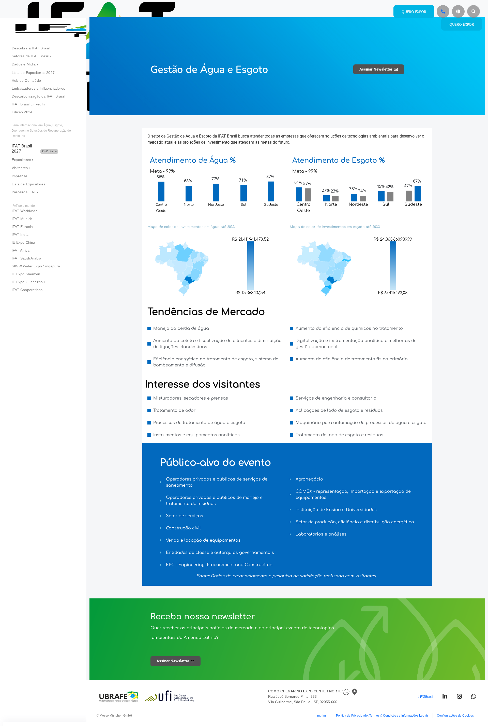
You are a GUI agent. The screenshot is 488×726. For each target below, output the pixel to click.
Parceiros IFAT (24, 192)
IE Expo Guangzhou (28, 282)
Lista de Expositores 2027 (33, 73)
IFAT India (20, 234)
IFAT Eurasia (22, 227)
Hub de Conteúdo (26, 80)
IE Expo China (23, 242)
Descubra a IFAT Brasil (31, 48)
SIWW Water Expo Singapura (36, 266)
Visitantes (20, 168)
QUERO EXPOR (461, 24)
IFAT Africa (20, 250)
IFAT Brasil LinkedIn (28, 104)
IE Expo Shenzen (26, 274)
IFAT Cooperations (27, 290)
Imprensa (19, 176)
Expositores (21, 160)
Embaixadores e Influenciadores (38, 88)
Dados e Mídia (24, 64)
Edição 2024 (22, 112)
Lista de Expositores (28, 184)
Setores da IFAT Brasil (30, 56)
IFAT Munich (22, 219)
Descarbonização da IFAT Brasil (38, 96)
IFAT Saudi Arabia (26, 258)
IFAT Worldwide (25, 211)
